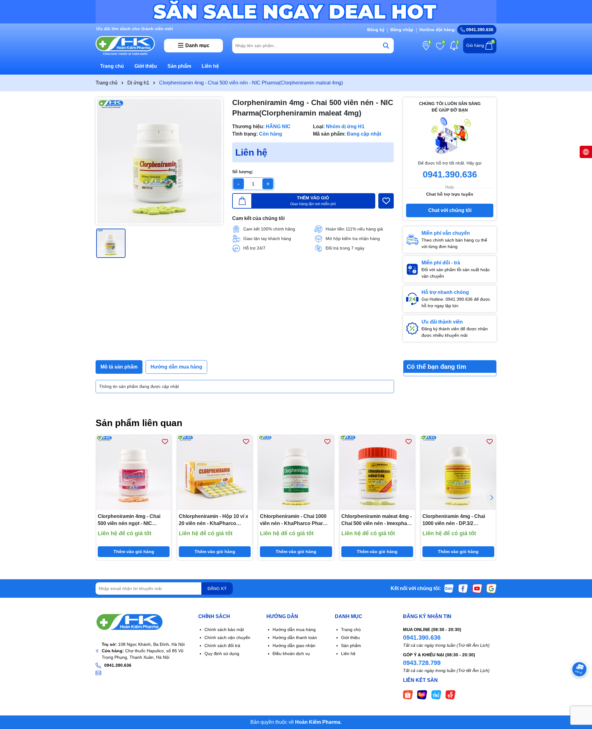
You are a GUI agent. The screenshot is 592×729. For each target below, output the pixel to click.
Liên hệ (210, 66)
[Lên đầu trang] (580, 692)
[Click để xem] (159, 161)
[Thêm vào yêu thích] (386, 201)
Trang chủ (112, 66)
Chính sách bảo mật (224, 629)
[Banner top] (296, 11)
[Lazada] (422, 694)
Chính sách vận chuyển (227, 637)
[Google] (491, 588)
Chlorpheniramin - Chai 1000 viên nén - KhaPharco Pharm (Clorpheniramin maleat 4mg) (293, 520)
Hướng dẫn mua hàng (294, 629)
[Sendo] (450, 694)
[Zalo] (449, 588)
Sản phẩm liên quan (139, 423)
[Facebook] (463, 588)
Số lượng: (242, 171)
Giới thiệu (145, 66)
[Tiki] (436, 694)
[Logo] (125, 45)
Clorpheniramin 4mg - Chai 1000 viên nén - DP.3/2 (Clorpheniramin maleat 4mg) (456, 520)
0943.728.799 (422, 662)
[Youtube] (477, 588)
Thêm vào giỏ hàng (133, 551)
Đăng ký (375, 29)
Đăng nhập (401, 29)
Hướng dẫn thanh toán (295, 637)
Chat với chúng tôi (449, 210)
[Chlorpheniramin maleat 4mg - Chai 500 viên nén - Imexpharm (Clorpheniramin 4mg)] (377, 472)
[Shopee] (408, 694)
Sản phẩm (179, 66)
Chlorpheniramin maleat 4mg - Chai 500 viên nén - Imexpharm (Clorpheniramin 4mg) (377, 520)
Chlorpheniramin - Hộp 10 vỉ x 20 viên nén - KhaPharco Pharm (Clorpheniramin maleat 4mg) (214, 520)
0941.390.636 (422, 637)
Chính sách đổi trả (222, 645)
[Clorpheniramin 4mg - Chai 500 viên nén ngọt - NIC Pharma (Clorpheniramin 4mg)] (133, 472)
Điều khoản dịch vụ (291, 653)
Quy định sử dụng (221, 653)
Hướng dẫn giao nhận (294, 645)
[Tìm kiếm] (386, 45)
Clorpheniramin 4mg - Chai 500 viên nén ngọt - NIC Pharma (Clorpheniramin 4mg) (133, 520)
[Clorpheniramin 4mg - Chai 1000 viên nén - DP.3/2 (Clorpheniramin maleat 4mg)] (458, 472)
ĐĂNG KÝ (217, 588)
